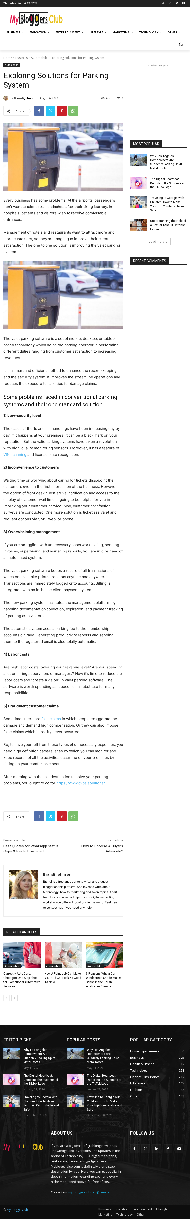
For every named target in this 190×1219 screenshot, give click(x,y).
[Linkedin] (170, 3)
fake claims (51, 718)
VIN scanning (14, 454)
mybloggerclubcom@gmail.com (91, 1192)
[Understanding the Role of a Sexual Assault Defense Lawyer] (138, 225)
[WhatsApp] (73, 111)
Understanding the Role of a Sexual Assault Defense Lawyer (168, 225)
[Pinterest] (177, 3)
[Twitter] (50, 111)
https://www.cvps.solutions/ (80, 783)
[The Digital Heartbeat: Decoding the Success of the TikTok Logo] (138, 183)
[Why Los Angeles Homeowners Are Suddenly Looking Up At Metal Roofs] (138, 160)
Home (7, 58)
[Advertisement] (129, 17)
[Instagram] (163, 3)
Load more (157, 241)
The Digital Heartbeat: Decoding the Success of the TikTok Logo (167, 183)
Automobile (39, 58)
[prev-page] (6, 998)
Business (21, 58)
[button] (181, 44)
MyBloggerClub (17, 1210)
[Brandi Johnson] (6, 98)
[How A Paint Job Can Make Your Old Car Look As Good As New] (63, 955)
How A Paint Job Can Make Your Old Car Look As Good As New (63, 978)
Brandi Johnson (25, 98)
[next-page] (14, 998)
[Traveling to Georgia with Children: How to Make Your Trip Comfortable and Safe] (138, 202)
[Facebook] (156, 3)
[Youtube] (184, 3)
